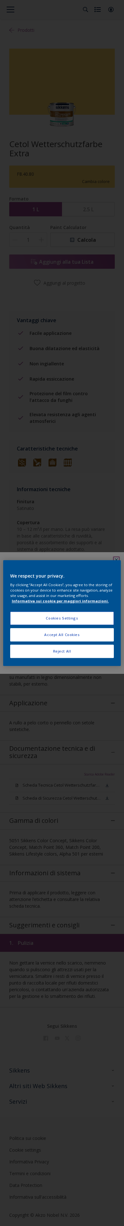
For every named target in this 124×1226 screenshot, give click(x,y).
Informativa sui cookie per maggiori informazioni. (60, 601)
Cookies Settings (62, 618)
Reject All (62, 651)
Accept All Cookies (61, 634)
